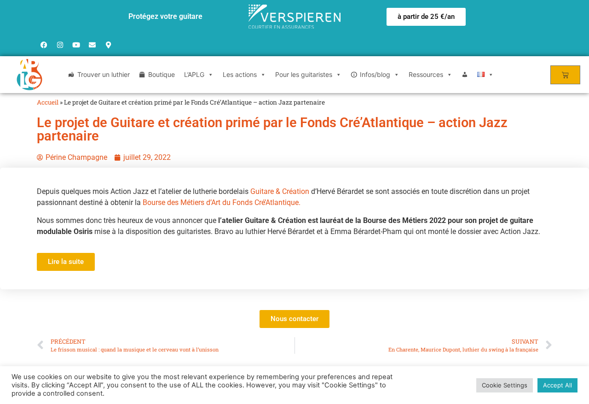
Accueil (47, 102)
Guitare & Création (279, 191)
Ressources (426, 74)
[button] (426, 17)
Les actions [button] (240, 74)
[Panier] (565, 74)
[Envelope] (92, 45)
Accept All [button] (557, 385)
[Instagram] (60, 45)
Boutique (161, 74)
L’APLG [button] (194, 74)
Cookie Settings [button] (504, 385)
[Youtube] (76, 45)
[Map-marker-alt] (108, 45)
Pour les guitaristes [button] (303, 74)
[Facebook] (44, 45)
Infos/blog (375, 74)
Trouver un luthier (103, 74)
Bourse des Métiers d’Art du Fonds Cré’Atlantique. (221, 202)
